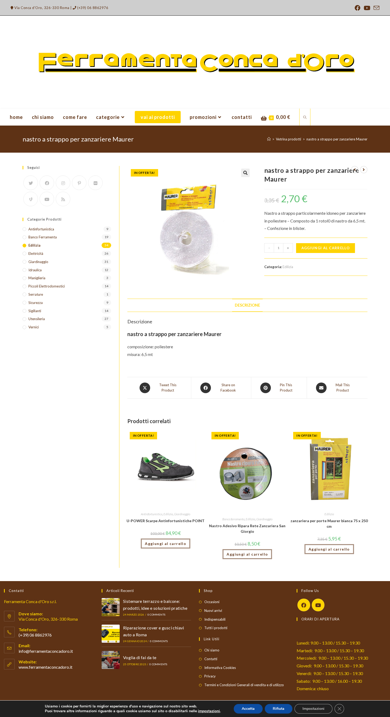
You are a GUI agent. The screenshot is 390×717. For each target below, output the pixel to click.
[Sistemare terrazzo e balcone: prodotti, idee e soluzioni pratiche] (111, 607)
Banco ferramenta (233, 519)
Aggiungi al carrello (325, 248)
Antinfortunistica (151, 514)
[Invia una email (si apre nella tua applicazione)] (375, 8)
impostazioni (209, 711)
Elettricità (35, 253)
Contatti (210, 659)
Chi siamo (211, 650)
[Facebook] (47, 182)
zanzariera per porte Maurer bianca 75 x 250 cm (329, 523)
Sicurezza (35, 302)
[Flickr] (95, 182)
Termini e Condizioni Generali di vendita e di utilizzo (244, 685)
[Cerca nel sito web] (305, 118)
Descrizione (247, 305)
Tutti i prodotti (215, 628)
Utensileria (36, 319)
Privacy (210, 676)
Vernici (33, 327)
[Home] (269, 139)
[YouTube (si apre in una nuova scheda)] (367, 8)
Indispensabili (215, 619)
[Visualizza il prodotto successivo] (363, 169)
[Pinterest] (79, 182)
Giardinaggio (182, 514)
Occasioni (211, 602)
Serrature (35, 294)
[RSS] (63, 199)
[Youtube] (47, 199)
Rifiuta (278, 708)
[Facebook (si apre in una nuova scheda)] (357, 8)
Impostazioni (313, 708)
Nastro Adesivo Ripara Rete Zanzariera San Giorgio (247, 528)
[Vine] (30, 199)
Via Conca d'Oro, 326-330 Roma (42, 8)
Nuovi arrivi (213, 610)
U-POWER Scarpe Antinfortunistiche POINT (166, 520)
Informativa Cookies (220, 668)
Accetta (248, 708)
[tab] (247, 305)
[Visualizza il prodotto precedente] (354, 169)
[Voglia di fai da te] (111, 660)
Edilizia (288, 267)
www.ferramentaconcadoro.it (45, 666)
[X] (30, 182)
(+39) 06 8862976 (92, 8)
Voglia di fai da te (140, 657)
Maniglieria (36, 278)
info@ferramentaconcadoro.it (46, 651)
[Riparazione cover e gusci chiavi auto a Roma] (111, 634)
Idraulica (35, 270)
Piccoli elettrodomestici (46, 286)
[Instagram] (63, 182)
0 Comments (156, 614)
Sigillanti (34, 311)
